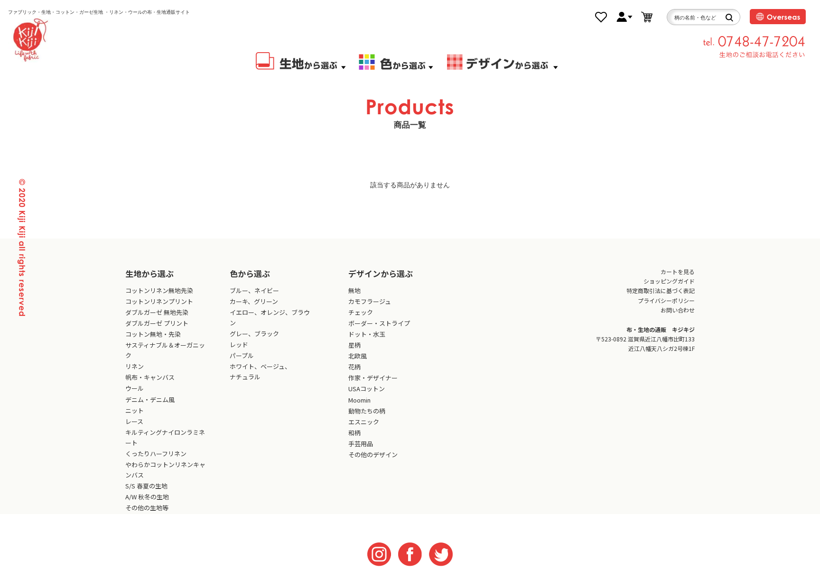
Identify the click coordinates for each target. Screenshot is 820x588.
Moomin (359, 399)
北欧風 (357, 355)
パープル (242, 355)
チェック (360, 312)
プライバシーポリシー (666, 300)
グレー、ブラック (254, 333)
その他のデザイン (373, 454)
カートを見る (678, 271)
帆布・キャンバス (150, 377)
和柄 (354, 432)
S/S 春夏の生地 (146, 485)
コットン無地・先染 (153, 334)
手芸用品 (360, 443)
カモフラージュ (369, 301)
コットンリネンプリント (159, 301)
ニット (134, 410)
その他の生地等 (146, 507)
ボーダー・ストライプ (379, 323)
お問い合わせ (678, 310)
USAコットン (366, 388)
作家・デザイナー (373, 377)
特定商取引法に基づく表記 (660, 290)
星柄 (354, 344)
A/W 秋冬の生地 (147, 496)
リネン (134, 366)
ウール (134, 388)
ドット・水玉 (366, 334)
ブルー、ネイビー (254, 290)
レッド (239, 344)
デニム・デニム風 (150, 399)
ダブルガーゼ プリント (156, 323)
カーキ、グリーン (254, 301)
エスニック (363, 421)
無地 (354, 290)
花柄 (354, 366)
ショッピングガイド (669, 281)
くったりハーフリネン (155, 453)
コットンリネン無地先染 (159, 290)
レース (134, 421)
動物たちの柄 (366, 410)
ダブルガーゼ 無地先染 (156, 312)
